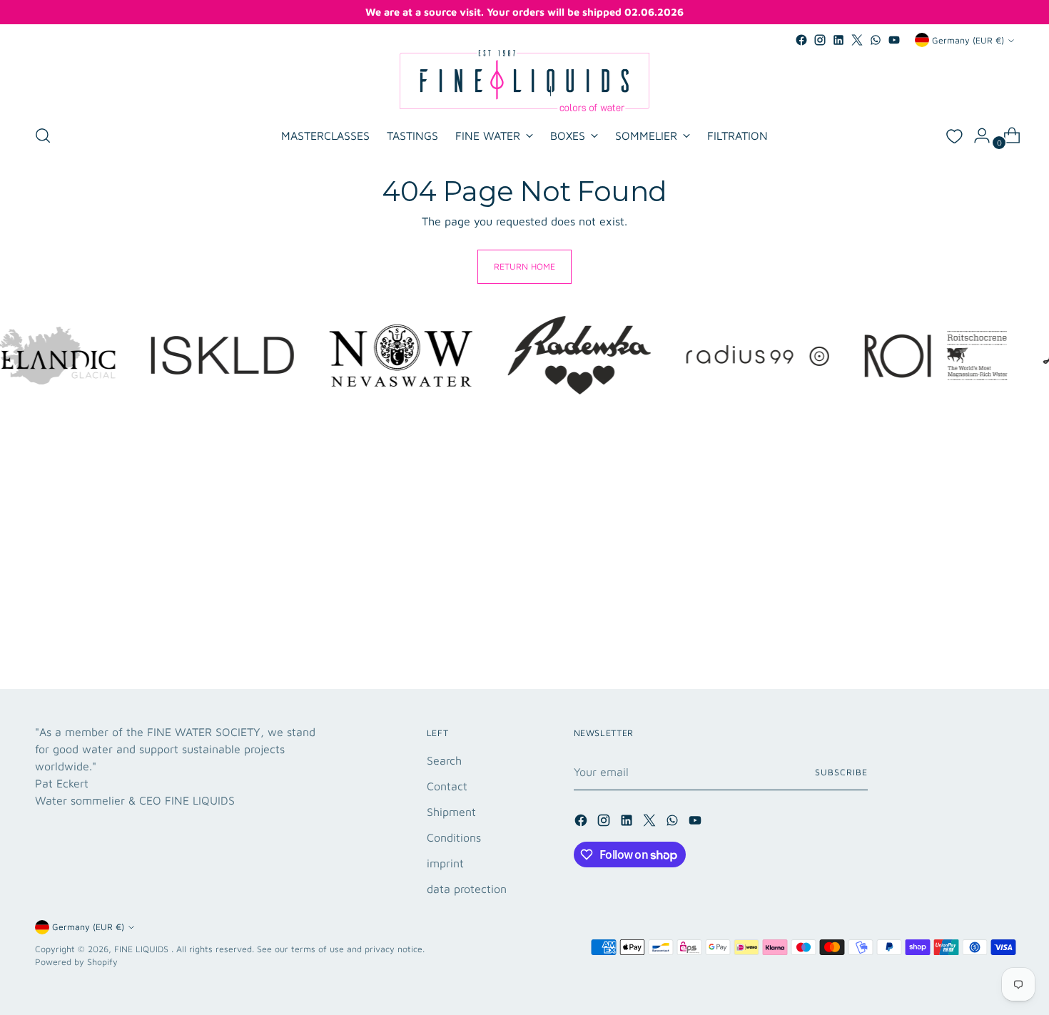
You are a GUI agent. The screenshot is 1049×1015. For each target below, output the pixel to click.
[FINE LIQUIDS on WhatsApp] (875, 40)
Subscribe (841, 772)
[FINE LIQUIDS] (524, 80)
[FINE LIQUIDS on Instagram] (820, 40)
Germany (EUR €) (968, 40)
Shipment (451, 811)
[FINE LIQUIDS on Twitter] (857, 40)
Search (444, 760)
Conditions (454, 837)
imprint (445, 863)
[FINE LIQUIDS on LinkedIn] (838, 40)
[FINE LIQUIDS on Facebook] (801, 40)
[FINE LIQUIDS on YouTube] (894, 40)
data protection (467, 888)
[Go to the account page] (976, 135)
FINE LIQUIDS (142, 949)
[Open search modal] (43, 135)
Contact (447, 786)
